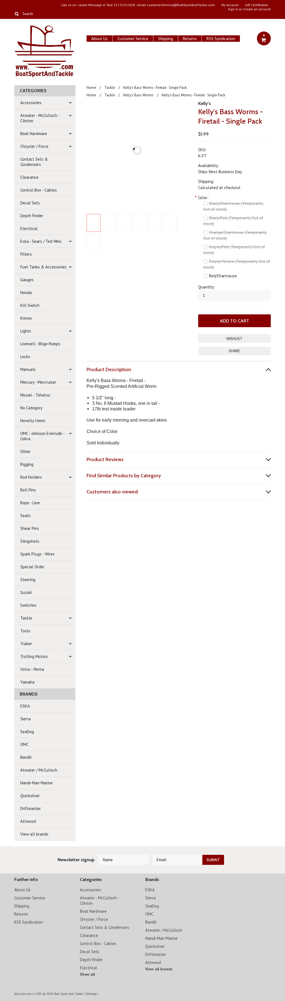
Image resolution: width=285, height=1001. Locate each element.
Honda (26, 292)
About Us (99, 38)
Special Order (32, 566)
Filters (26, 254)
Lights (25, 331)
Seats (25, 515)
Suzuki (26, 592)
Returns (190, 38)
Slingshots (29, 541)
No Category (31, 407)
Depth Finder (31, 215)
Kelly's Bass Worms (138, 95)
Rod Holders (31, 477)
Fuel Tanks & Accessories (43, 267)
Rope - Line (30, 502)
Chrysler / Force (34, 146)
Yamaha (27, 682)
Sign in (233, 9)
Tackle (26, 618)
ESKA (25, 706)
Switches (28, 605)
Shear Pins (29, 528)
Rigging (26, 464)
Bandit (26, 757)
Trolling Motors (34, 656)
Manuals (28, 369)
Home (91, 87)
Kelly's (204, 103)
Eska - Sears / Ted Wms (41, 241)
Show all (87, 974)
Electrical (29, 228)
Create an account (257, 9)
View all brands (34, 834)
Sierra (25, 718)
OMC (24, 744)
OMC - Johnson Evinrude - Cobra (42, 436)
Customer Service (132, 38)
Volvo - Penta (32, 669)
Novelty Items (32, 420)
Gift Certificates (256, 5)
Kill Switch (30, 305)
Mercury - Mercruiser (38, 382)
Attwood (28, 821)
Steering (27, 579)
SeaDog (27, 731)
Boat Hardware (33, 133)
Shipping (165, 38)
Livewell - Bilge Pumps (40, 343)
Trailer (26, 643)
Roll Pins (28, 490)
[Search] (16, 13)
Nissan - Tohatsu (35, 395)
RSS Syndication (221, 38)
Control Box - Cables (38, 190)
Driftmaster (30, 808)
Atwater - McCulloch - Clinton (40, 118)
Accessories (30, 102)
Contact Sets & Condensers (34, 161)
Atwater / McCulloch (38, 770)
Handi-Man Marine (36, 782)
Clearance (29, 177)
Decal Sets (30, 202)
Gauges (27, 279)
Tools (25, 630)
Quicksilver (30, 795)
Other (25, 451)
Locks (25, 356)
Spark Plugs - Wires (37, 554)
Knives (26, 318)
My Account (230, 5)
